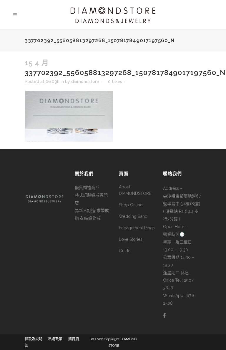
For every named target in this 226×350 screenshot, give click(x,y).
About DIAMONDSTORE (135, 190)
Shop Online (130, 205)
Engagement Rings (137, 227)
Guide (124, 250)
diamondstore (85, 81)
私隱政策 (55, 339)
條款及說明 (33, 339)
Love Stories (130, 239)
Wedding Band (133, 216)
